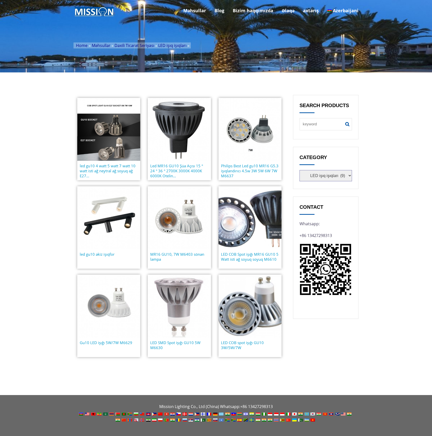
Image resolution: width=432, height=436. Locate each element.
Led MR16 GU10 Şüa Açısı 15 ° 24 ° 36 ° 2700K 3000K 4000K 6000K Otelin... (176, 170)
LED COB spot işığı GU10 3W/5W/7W (242, 345)
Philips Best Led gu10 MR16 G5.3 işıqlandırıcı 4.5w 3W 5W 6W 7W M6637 (249, 170)
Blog (219, 10)
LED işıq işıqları (172, 45)
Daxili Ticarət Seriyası (134, 45)
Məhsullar (194, 10)
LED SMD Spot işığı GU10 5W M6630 (175, 345)
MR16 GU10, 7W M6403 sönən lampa (177, 257)
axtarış (311, 10)
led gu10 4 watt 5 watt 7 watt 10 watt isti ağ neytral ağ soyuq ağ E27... (108, 170)
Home (82, 45)
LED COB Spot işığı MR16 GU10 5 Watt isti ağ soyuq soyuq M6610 (249, 257)
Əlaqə (288, 10)
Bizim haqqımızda (253, 10)
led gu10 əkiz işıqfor (97, 254)
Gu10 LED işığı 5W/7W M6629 (106, 342)
